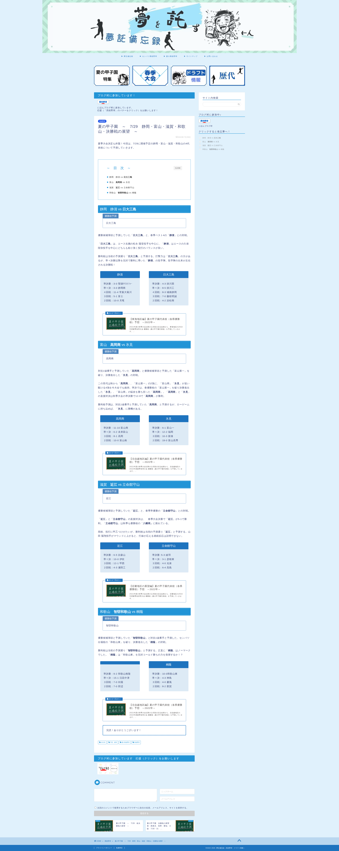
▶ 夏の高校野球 (170, 56)
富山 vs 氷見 (119, 182)
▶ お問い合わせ (211, 56)
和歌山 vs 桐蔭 (122, 193)
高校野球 (102, 121)
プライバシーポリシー (104, 848)
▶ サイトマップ (191, 56)
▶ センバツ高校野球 (148, 56)
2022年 (103, 742)
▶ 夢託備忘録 (127, 56)
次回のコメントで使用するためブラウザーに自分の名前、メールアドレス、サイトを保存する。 (142, 808)
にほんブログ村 (206, 126)
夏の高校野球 (125, 742)
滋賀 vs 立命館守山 (121, 187)
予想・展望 (113, 742)
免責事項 (119, 848)
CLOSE (177, 168)
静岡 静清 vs (120, 177)
